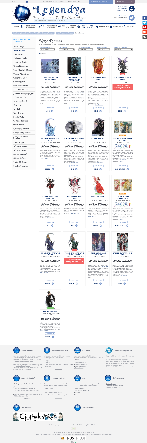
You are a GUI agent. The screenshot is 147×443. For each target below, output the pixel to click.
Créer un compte (121, 10)
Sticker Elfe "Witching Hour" (122, 254)
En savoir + (58, 369)
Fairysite (121, 161)
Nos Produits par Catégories (50, 26)
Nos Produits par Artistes (87, 26)
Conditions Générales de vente (115, 385)
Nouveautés (104, 27)
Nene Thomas (79, 33)
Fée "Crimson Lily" (98, 196)
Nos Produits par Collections (69, 26)
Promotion (123, 135)
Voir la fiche (50, 107)
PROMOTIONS (118, 27)
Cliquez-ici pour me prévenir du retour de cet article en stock (122, 87)
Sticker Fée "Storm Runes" (122, 78)
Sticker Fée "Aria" (98, 138)
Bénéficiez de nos (98, 2)
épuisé (122, 74)
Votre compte (122, 7)
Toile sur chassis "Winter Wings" (50, 78)
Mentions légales (111, 384)
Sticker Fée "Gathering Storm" (74, 139)
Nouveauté (98, 193)
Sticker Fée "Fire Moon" (98, 78)
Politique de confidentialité (113, 387)
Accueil (16, 27)
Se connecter (122, 9)
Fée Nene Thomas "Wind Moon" (50, 139)
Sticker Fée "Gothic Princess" (50, 197)
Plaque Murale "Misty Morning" (122, 139)
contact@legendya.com (23, 366)
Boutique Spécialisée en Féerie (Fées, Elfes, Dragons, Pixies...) (33, 33)
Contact (130, 27)
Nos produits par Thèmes (30, 26)
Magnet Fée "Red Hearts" (74, 197)
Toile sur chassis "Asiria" (98, 254)
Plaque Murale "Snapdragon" (122, 197)
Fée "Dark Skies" (50, 311)
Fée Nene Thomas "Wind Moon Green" (74, 254)
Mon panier (123, 16)
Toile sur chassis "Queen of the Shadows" (74, 79)
